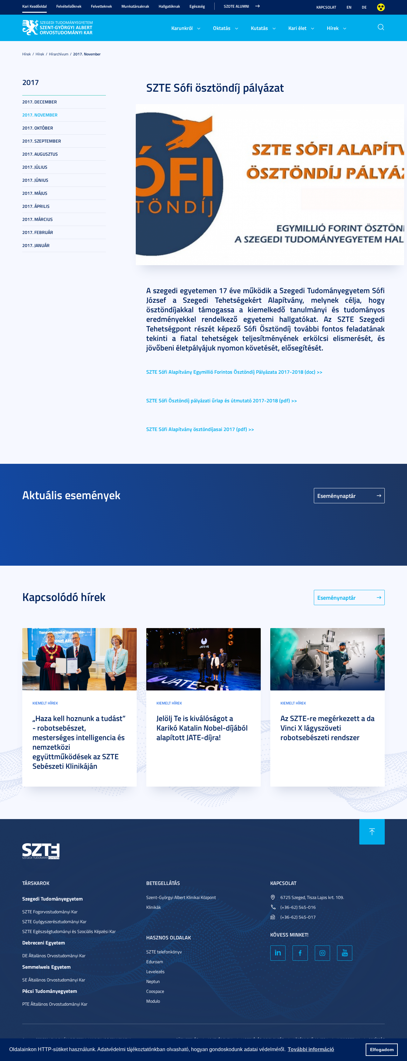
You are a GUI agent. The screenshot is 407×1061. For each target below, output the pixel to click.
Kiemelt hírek (45, 703)
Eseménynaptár (336, 496)
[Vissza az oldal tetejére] (372, 832)
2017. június (35, 180)
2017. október (37, 128)
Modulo (153, 1001)
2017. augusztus (40, 154)
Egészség (197, 6)
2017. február (37, 232)
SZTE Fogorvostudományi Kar (50, 912)
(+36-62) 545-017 (298, 917)
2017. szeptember (41, 141)
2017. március (37, 219)
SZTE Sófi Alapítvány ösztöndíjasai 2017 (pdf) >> (200, 429)
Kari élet (297, 28)
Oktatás (222, 28)
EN (349, 7)
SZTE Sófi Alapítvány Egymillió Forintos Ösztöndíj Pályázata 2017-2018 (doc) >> (234, 371)
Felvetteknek (101, 6)
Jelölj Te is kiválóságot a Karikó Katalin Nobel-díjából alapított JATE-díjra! (202, 728)
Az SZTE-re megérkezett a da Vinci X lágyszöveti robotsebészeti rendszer (327, 728)
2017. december (39, 102)
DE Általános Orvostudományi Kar (54, 955)
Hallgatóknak (169, 6)
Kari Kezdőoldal (34, 6)
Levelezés (155, 971)
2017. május (34, 193)
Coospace (155, 991)
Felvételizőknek (68, 6)
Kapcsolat (326, 7)
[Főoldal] (70, 26)
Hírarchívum (58, 54)
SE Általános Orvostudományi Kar (53, 980)
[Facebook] (300, 953)
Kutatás (259, 28)
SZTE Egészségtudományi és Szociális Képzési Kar (69, 931)
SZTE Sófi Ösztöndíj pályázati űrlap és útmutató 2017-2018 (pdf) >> (221, 400)
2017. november (86, 54)
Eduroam (154, 961)
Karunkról (182, 28)
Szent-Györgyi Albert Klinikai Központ (181, 897)
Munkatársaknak (135, 6)
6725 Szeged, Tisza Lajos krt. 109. (312, 897)
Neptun (153, 981)
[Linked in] (278, 953)
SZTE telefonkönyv (164, 952)
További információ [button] (311, 1049)
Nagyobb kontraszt (381, 7)
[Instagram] (322, 953)
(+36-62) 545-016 (298, 907)
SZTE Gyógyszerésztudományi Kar (54, 921)
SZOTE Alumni (236, 6)
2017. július (34, 167)
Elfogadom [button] (382, 1049)
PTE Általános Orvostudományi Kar (54, 1004)
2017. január (36, 245)
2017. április (36, 206)
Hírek (333, 28)
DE (364, 7)
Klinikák (153, 907)
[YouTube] (344, 953)
